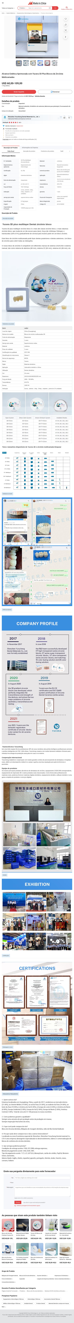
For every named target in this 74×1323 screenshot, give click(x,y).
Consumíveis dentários (8, 1282)
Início (3, 13)
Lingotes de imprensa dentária (45, 1279)
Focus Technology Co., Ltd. (34, 1313)
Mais (3, 1307)
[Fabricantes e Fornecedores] (37, 3)
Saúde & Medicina (10, 13)
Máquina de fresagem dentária (10, 1275)
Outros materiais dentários (62, 1279)
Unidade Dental (28, 1303)
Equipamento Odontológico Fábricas (13, 1299)
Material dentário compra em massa (59, 1303)
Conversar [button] (56, 92)
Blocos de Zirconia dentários (27, 1275)
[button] (66, 151)
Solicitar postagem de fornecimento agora (27, 1205)
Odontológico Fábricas (34, 1299)
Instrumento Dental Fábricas (52, 1299)
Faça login (5, 139)
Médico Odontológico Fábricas (11, 1303)
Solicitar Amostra (40, 96)
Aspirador (22, 1279)
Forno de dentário (7, 1279)
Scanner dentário (42, 1275)
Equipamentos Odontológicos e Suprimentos (28, 13)
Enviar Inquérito (19, 92)
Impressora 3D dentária (61, 1275)
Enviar (18, 1202)
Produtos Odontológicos (47, 13)
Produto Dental (40, 1303)
